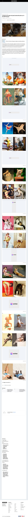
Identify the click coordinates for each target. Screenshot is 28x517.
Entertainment (9, 506)
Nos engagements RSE (23, 506)
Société (15, 507)
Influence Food (22, 509)
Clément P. (4, 18)
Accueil (3, 14)
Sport (15, 508)
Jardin (9, 512)
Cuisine (9, 508)
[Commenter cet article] (5, 20)
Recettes (9, 509)
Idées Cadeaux (16, 511)
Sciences (15, 506)
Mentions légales (22, 507)
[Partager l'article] (3, 20)
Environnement (9, 507)
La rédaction (22, 505)
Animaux (7, 14)
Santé (15, 505)
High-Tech (9, 510)
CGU (21, 508)
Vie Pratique (16, 509)
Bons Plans (9, 505)
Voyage (15, 510)
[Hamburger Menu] (3, 1)
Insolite (5, 14)
